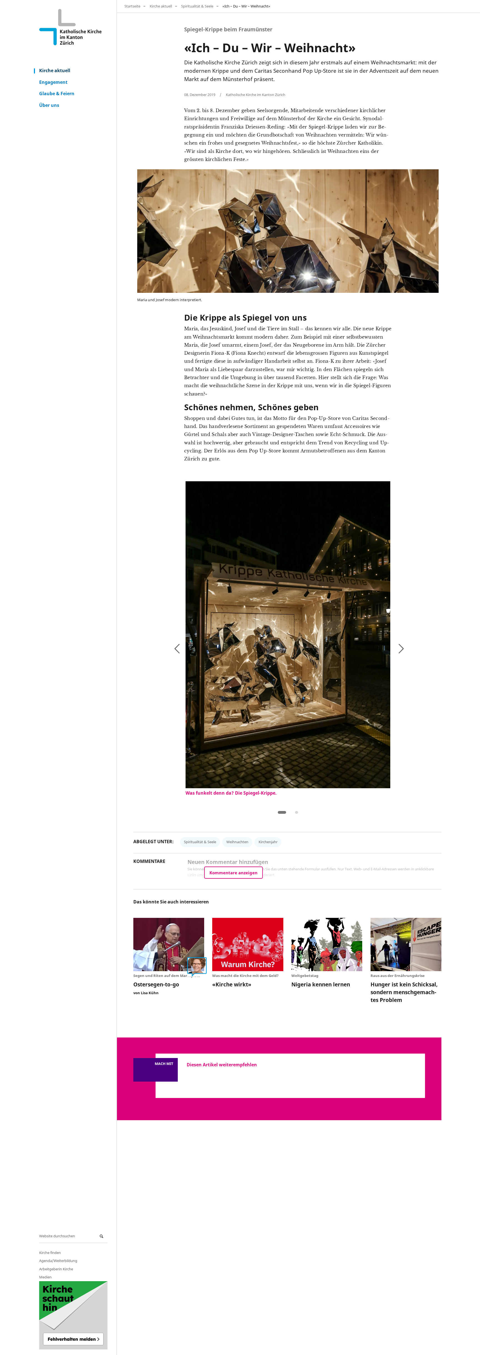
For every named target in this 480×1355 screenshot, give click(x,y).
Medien (45, 1277)
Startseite (132, 6)
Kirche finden (50, 1252)
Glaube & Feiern (56, 93)
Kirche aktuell (54, 70)
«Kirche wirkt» (231, 984)
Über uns (49, 105)
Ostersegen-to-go (156, 984)
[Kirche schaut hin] (73, 1315)
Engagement (53, 82)
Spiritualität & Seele (197, 6)
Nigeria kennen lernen (320, 984)
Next (383, 647)
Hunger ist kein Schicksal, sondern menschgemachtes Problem (404, 992)
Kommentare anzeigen (233, 872)
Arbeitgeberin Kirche (56, 1268)
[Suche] (102, 1236)
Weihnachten (237, 841)
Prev (191, 650)
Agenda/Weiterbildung (58, 1260)
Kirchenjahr (268, 841)
